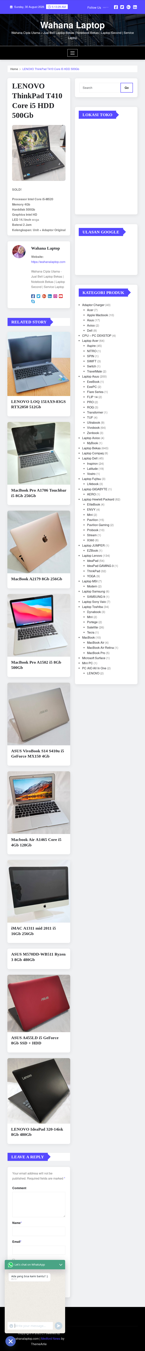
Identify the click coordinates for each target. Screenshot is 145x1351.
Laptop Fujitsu (91, 479)
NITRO (91, 351)
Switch (91, 366)
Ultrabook (93, 422)
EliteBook (93, 504)
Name (17, 1223)
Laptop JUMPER (93, 545)
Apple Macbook (97, 315)
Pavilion (92, 520)
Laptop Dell (90, 458)
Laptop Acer (90, 340)
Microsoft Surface (93, 658)
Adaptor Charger (93, 305)
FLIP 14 (92, 397)
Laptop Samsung (93, 591)
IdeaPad (92, 560)
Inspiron (92, 463)
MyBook (92, 443)
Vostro (91, 473)
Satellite (92, 627)
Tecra (90, 632)
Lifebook (93, 484)
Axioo (91, 325)
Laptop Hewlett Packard (98, 499)
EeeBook (93, 381)
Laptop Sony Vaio (94, 601)
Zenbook (93, 433)
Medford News (50, 1338)
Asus (90, 320)
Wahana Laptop (72, 24)
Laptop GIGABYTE (94, 489)
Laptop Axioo (91, 438)
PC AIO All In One (94, 668)
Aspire (91, 345)
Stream (92, 535)
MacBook (88, 637)
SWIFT (91, 361)
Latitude (92, 468)
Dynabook (94, 612)
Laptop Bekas (91, 448)
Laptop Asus (90, 376)
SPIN (90, 356)
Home (14, 69)
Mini (90, 515)
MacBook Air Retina (100, 647)
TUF (90, 417)
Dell (90, 330)
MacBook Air (95, 642)
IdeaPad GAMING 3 (100, 566)
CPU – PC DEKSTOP (96, 335)
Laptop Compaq (93, 453)
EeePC (92, 387)
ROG (90, 407)
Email (16, 1241)
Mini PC (87, 663)
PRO (90, 402)
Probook (92, 530)
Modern (92, 586)
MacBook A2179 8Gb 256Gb (36, 578)
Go (127, 87)
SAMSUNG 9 (96, 596)
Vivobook (93, 427)
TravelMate (94, 371)
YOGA (91, 576)
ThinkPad (93, 571)
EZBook (92, 550)
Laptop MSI (89, 581)
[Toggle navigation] (72, 53)
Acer (90, 310)
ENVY (91, 509)
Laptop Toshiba (92, 607)
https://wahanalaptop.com (48, 262)
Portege (92, 622)
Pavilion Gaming (98, 525)
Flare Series (95, 392)
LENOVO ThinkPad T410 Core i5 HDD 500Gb (50, 69)
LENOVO (93, 673)
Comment (19, 1188)
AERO (91, 494)
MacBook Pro (96, 653)
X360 (90, 540)
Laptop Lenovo (92, 555)
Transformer (95, 412)
